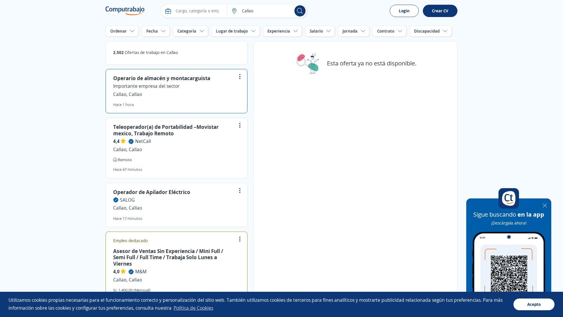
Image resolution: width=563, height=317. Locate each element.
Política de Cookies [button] (193, 308)
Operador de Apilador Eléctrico (151, 191)
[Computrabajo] (125, 10)
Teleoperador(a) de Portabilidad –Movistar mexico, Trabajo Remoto (166, 130)
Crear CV (440, 11)
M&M (141, 271)
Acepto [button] (534, 304)
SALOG (127, 200)
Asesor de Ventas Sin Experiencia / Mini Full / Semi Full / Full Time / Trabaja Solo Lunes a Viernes (168, 257)
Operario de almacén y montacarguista (161, 78)
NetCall (143, 141)
